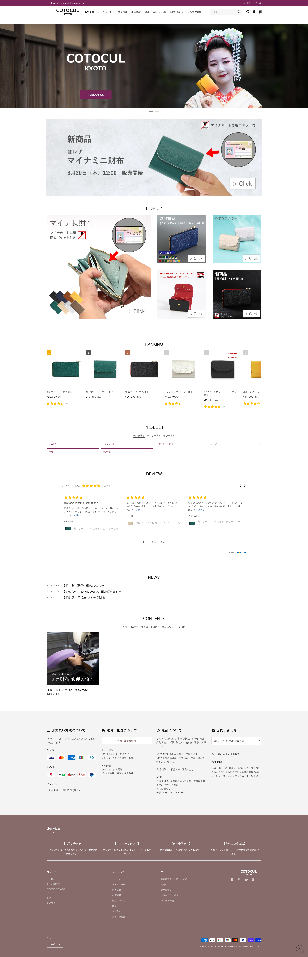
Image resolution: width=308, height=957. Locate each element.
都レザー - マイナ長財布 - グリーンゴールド (158, 523)
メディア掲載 (118, 884)
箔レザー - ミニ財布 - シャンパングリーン (96, 523)
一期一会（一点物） (56, 888)
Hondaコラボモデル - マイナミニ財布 (221, 393)
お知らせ (116, 879)
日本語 (53, 944)
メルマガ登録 (118, 916)
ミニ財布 (51, 879)
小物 (49, 897)
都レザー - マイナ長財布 (59, 391)
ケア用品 (51, 902)
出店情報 (116, 895)
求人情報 (116, 889)
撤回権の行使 (167, 900)
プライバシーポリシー (172, 895)
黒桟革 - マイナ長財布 (137, 391)
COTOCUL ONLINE (216, 946)
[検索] (238, 12)
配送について (167, 884)
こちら (81, 849)
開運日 (115, 905)
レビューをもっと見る (154, 542)
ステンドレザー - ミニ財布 (178, 391)
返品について (167, 889)
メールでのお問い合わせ (229, 740)
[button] (49, 11)
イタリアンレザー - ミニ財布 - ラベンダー (220, 528)
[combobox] (226, 12)
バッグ (50, 893)
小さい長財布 (53, 883)
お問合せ (116, 911)
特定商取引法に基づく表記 (174, 879)
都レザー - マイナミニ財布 (100, 391)
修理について (118, 900)
